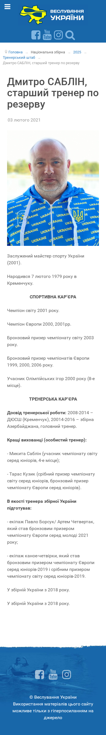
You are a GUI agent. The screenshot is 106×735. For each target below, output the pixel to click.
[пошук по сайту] (70, 35)
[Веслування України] (53, 14)
